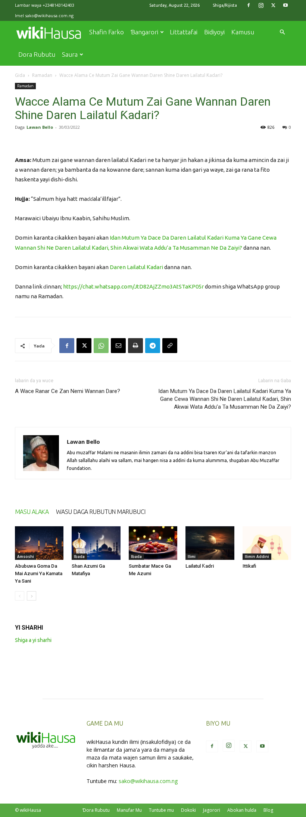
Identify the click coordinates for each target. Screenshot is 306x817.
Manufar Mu (129, 810)
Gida (20, 75)
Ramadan (42, 75)
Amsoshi (25, 556)
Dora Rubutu (36, 54)
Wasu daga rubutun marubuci (100, 511)
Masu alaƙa (32, 511)
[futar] (135, 345)
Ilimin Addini (257, 556)
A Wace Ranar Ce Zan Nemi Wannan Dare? (67, 391)
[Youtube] (285, 5)
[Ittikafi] (267, 543)
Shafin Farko (106, 31)
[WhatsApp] (101, 345)
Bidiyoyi (214, 31)
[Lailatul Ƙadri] (209, 543)
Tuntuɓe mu (161, 810)
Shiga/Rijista (225, 5)
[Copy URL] (169, 345)
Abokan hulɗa (241, 810)
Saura (70, 54)
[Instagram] (260, 5)
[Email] (118, 345)
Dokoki (188, 810)
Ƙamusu (242, 31)
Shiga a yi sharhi (33, 640)
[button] (282, 32)
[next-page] (31, 596)
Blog (268, 810)
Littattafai (183, 31)
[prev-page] (19, 596)
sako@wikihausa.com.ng (49, 15)
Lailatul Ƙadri (199, 566)
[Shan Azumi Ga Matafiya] (96, 543)
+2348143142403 (58, 5)
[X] (273, 5)
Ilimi (192, 556)
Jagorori (211, 810)
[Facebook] (248, 5)
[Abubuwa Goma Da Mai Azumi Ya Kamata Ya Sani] (39, 543)
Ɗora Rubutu (96, 810)
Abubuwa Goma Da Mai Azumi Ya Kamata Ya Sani (38, 573)
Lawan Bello (39, 127)
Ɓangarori (144, 31)
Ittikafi (249, 566)
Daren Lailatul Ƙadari (136, 267)
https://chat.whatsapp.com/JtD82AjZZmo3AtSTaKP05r (133, 286)
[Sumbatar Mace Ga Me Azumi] (153, 543)
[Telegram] (152, 345)
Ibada (79, 556)
